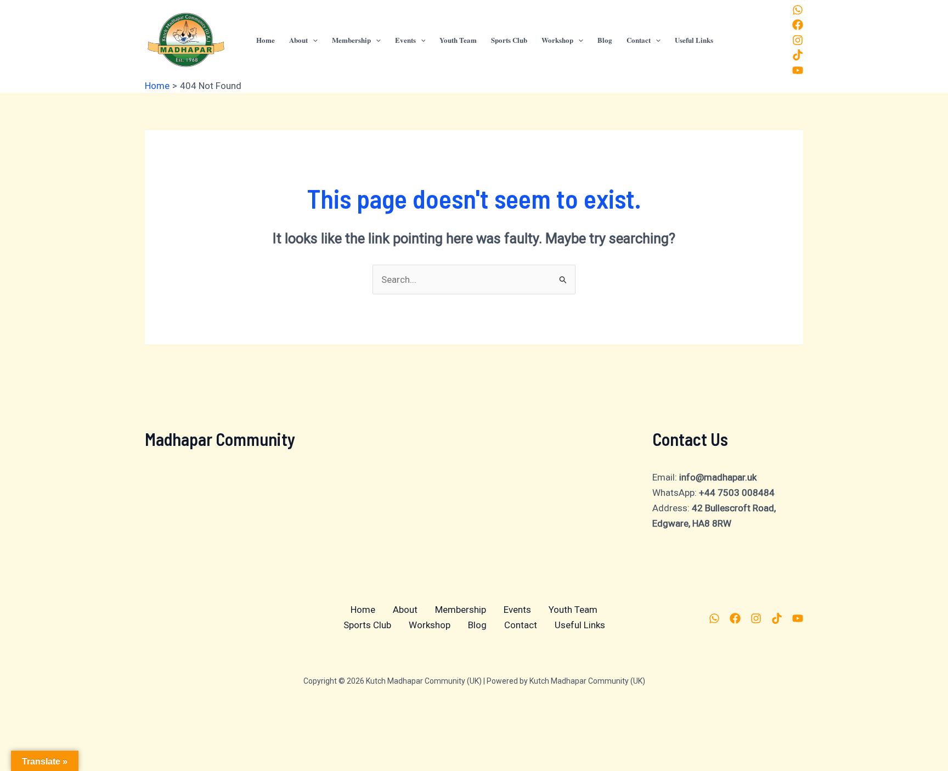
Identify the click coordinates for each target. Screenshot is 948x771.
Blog (477, 624)
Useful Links (580, 624)
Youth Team (573, 609)
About (405, 609)
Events (517, 609)
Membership (460, 609)
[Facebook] (797, 24)
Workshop (429, 624)
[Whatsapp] (797, 9)
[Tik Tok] (797, 54)
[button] (313, 40)
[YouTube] (797, 70)
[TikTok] (776, 618)
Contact (520, 624)
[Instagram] (797, 40)
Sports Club (367, 624)
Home (363, 609)
